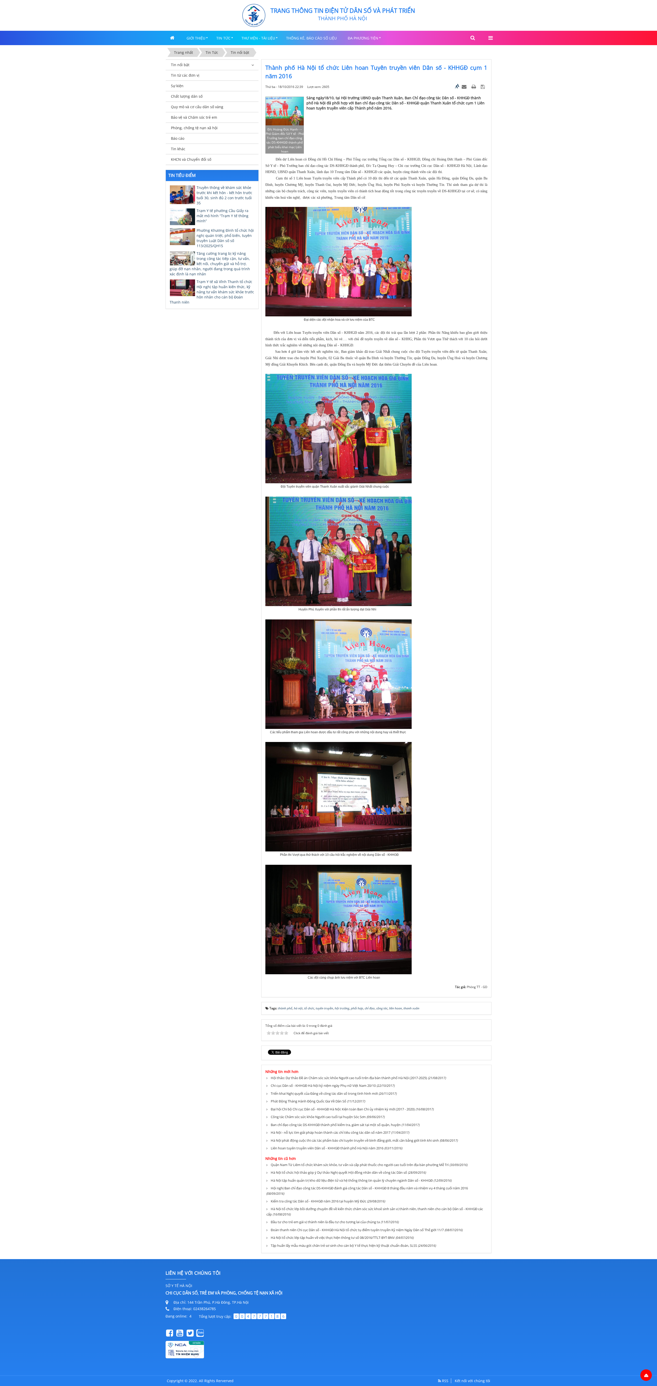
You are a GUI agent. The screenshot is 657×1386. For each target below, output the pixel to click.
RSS (444, 1380)
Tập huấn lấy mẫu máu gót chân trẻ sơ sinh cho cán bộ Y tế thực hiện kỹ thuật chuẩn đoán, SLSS (344, 1245)
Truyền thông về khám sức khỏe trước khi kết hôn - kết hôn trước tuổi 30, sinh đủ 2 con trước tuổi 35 (224, 195)
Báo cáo (177, 138)
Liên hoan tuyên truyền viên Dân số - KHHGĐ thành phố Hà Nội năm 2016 (327, 1148)
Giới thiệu (196, 38)
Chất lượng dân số (186, 96)
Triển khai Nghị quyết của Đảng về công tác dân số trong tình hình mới (324, 1093)
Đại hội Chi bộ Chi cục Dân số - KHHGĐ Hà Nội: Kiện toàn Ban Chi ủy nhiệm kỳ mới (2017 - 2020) (343, 1109)
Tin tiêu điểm (182, 175)
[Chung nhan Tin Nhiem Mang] (185, 1349)
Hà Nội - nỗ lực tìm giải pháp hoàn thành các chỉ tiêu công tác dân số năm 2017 (330, 1132)
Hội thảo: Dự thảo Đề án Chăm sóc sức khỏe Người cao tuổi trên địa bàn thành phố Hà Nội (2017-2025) (349, 1078)
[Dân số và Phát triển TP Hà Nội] (253, 15)
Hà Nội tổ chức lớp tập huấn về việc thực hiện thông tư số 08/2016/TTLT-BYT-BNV (333, 1237)
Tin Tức (223, 38)
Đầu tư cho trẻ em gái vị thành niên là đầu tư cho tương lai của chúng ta (325, 1222)
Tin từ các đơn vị (185, 75)
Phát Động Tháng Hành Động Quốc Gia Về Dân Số (308, 1101)
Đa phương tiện (363, 38)
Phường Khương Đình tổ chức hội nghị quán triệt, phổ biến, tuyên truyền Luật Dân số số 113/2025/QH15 (225, 238)
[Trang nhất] (172, 37)
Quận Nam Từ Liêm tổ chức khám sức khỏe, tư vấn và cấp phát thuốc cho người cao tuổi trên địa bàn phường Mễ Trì (360, 1164)
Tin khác (178, 148)
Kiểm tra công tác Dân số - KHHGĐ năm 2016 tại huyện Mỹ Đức (318, 1201)
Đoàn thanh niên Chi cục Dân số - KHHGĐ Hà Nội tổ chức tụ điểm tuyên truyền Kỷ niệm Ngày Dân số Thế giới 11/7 (357, 1230)
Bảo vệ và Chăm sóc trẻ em (194, 117)
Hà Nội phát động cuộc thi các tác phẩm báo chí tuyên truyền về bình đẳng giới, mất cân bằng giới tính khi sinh (355, 1140)
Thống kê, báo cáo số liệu (311, 38)
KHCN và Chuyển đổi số (191, 159)
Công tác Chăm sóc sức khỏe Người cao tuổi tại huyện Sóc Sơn (318, 1116)
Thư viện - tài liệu (258, 38)
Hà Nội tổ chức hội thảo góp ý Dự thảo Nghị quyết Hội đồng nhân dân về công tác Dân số (339, 1172)
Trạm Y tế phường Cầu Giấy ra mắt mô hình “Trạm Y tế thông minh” (222, 215)
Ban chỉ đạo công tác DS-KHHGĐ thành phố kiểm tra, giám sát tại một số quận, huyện (336, 1124)
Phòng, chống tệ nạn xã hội (194, 127)
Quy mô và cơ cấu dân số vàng (197, 106)
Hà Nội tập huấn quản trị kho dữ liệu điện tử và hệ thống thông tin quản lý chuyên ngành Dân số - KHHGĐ (352, 1180)
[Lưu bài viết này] (483, 86)
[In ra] (474, 86)
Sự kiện (177, 85)
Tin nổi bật (180, 64)
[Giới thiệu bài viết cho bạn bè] (465, 86)
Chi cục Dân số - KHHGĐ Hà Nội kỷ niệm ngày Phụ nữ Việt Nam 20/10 (323, 1085)
